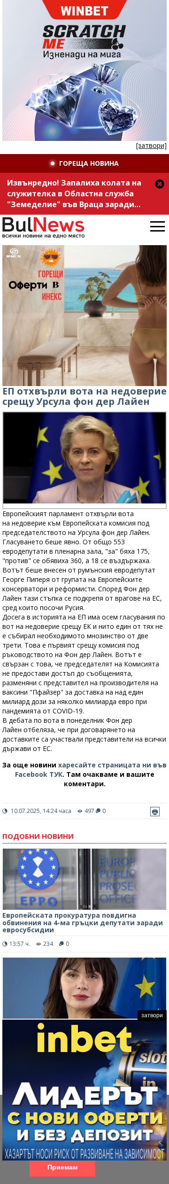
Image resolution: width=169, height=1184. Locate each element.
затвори (152, 1015)
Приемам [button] (62, 1167)
